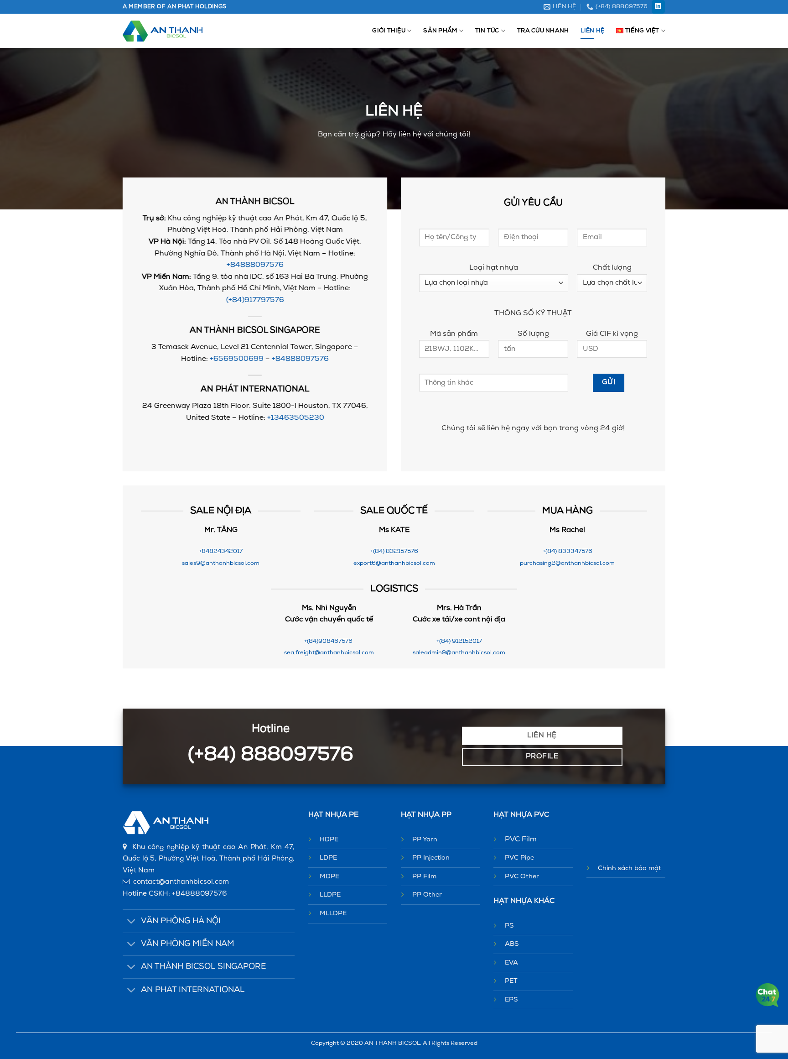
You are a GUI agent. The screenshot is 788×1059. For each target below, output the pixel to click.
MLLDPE (333, 913)
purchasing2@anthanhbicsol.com (567, 563)
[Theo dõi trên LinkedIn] (658, 7)
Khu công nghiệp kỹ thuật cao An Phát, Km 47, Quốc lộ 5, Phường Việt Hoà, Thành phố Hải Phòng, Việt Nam (209, 859)
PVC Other (522, 876)
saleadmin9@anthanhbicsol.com (459, 653)
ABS (512, 944)
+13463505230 (295, 418)
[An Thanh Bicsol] (162, 31)
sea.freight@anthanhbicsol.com (329, 653)
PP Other (427, 895)
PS (509, 926)
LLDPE (330, 895)
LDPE (328, 858)
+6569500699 (237, 359)
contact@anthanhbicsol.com (181, 882)
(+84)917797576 (255, 300)
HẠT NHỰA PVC (521, 815)
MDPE (329, 876)
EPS (511, 999)
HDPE (329, 839)
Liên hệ (592, 31)
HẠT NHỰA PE (333, 815)
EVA (511, 963)
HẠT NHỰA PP (426, 815)
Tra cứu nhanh (543, 31)
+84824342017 (221, 551)
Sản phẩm (440, 31)
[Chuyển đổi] (131, 922)
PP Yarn (424, 839)
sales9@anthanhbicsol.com (220, 563)
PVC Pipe (519, 858)
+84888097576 (255, 265)
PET (511, 981)
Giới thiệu (388, 31)
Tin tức (487, 31)
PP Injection (431, 858)
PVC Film (521, 839)
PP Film (424, 876)
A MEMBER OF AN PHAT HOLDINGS (175, 7)
